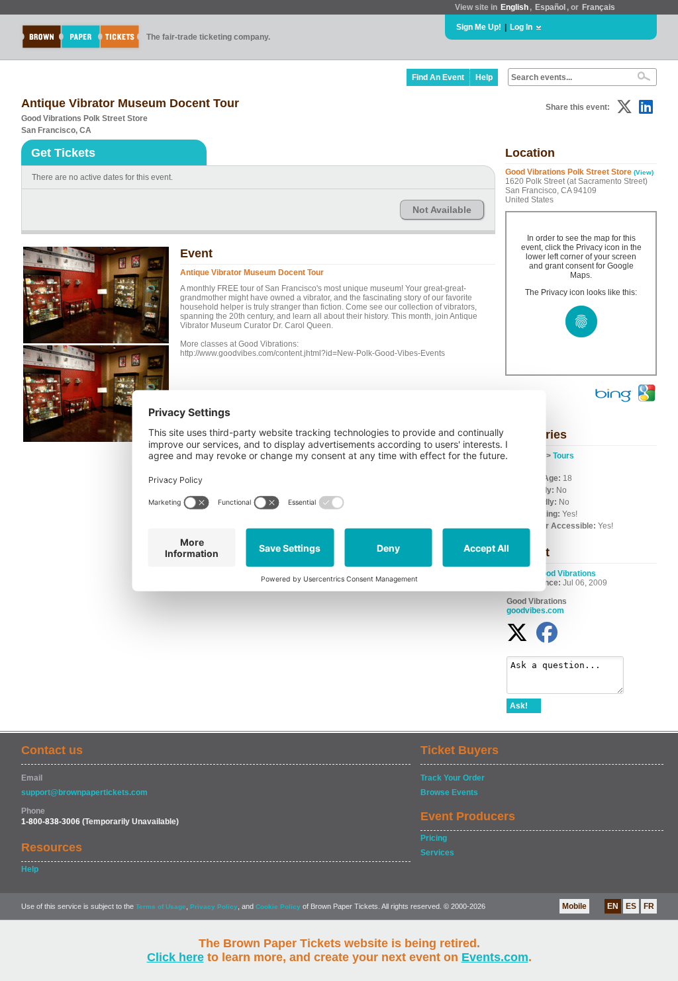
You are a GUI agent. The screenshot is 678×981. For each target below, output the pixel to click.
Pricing (433, 838)
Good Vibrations (566, 573)
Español (550, 7)
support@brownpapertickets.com (84, 792)
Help (484, 77)
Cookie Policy (278, 906)
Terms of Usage (161, 906)
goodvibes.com (535, 610)
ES (631, 906)
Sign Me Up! (478, 27)
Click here (175, 957)
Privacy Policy (214, 906)
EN (612, 906)
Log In (521, 27)
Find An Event (438, 77)
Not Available (441, 209)
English (514, 7)
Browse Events (449, 792)
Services (437, 852)
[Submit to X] (624, 107)
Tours (563, 455)
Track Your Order (452, 778)
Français (598, 7)
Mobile (574, 906)
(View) (644, 172)
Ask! (519, 705)
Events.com (494, 957)
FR (649, 906)
